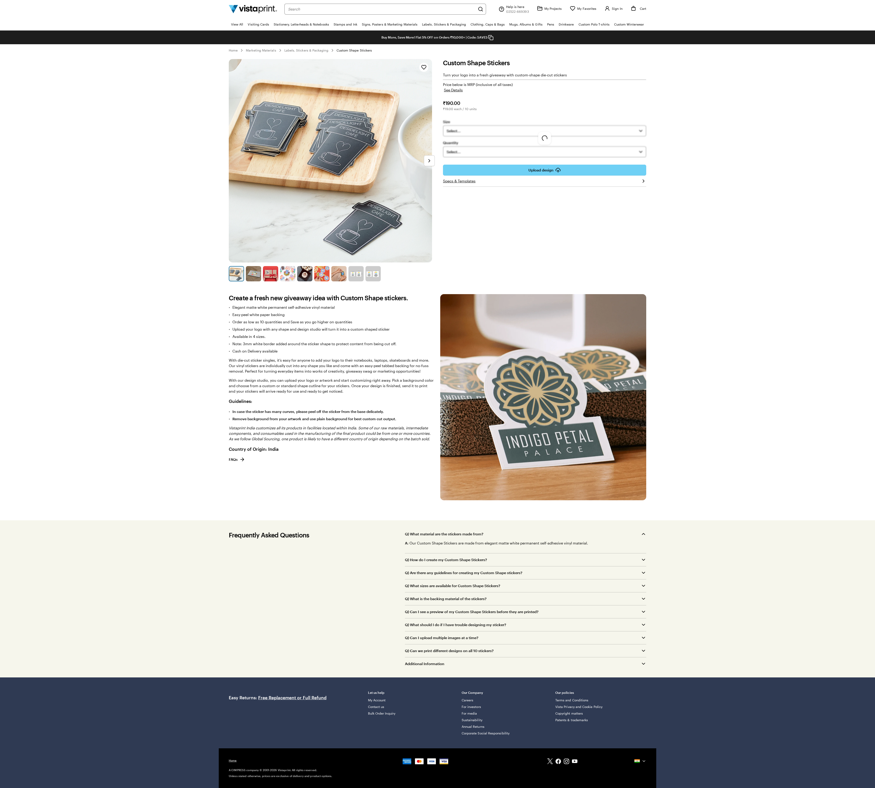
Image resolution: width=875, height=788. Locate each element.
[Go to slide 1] (236, 273)
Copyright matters (569, 713)
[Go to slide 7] (339, 273)
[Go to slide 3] (270, 273)
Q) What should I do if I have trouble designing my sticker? (455, 624)
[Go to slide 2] (253, 273)
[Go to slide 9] (373, 273)
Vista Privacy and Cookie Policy (578, 707)
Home (233, 50)
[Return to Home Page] (253, 9)
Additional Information (424, 663)
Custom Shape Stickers (354, 50)
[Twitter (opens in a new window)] (550, 761)
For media (469, 713)
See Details (453, 90)
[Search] (480, 9)
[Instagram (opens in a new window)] (566, 761)
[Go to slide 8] (356, 273)
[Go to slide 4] (287, 273)
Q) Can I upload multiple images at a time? (441, 637)
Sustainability (472, 720)
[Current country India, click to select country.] (640, 761)
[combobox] (382, 9)
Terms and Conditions (571, 700)
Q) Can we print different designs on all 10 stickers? (449, 650)
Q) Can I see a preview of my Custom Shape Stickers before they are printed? (471, 611)
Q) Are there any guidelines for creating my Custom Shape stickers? (463, 572)
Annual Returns (473, 726)
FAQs (233, 459)
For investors (471, 707)
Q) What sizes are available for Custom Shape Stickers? (452, 585)
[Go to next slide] (429, 160)
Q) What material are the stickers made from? (444, 534)
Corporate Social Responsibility (486, 733)
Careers (468, 700)
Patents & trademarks (571, 720)
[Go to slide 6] (321, 273)
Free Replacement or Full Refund (292, 697)
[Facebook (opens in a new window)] (558, 761)
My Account (377, 700)
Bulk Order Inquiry (381, 713)
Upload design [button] (540, 170)
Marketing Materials (261, 50)
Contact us (376, 707)
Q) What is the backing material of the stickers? (445, 598)
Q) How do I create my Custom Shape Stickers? (446, 559)
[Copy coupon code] (491, 37)
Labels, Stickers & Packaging (306, 50)
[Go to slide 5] (304, 273)
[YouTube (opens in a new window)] (574, 761)
